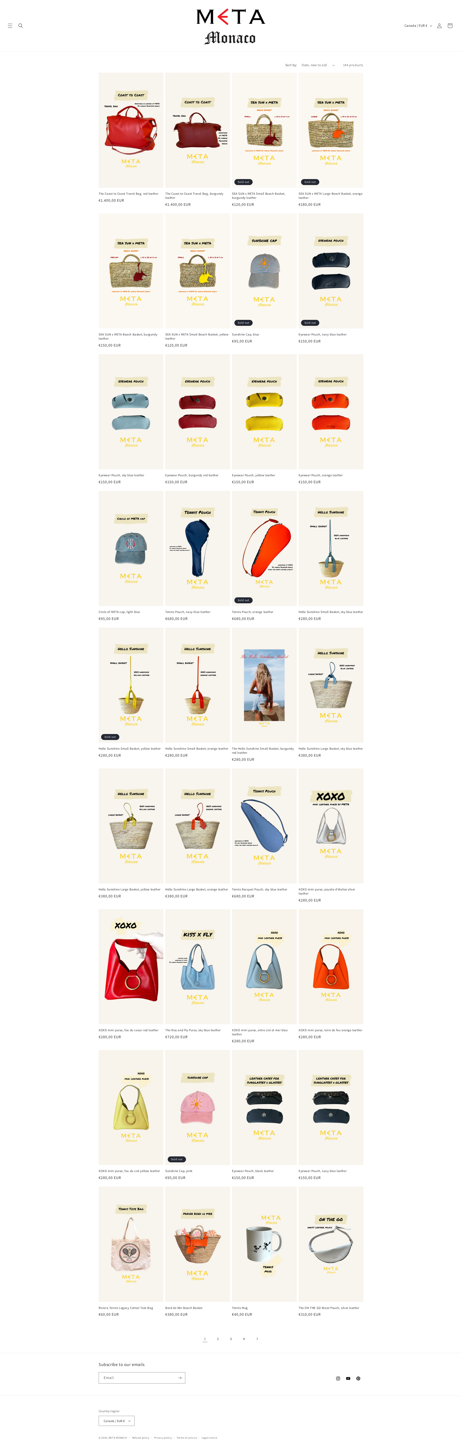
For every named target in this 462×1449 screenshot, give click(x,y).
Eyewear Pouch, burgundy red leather (191, 475)
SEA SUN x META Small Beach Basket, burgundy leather (258, 196)
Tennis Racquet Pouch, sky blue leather (259, 889)
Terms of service (187, 1437)
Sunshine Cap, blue (245, 334)
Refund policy (140, 1437)
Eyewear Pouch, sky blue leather (121, 475)
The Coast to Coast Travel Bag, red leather (128, 194)
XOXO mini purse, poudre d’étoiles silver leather (327, 891)
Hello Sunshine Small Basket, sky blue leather (331, 612)
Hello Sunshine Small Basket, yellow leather (130, 749)
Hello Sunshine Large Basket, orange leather (196, 889)
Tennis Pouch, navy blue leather (188, 612)
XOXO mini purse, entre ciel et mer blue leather (260, 1032)
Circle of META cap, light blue (119, 612)
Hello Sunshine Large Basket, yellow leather (129, 889)
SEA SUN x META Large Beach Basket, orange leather (331, 196)
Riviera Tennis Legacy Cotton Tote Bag (126, 1308)
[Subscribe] (179, 1378)
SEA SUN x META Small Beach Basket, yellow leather (197, 337)
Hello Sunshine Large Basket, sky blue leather (331, 749)
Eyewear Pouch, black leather (253, 1171)
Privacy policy (163, 1437)
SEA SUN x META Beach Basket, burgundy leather (128, 337)
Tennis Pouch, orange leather (252, 612)
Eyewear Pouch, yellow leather (253, 475)
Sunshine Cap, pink (178, 1171)
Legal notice (209, 1437)
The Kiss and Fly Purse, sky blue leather (193, 1030)
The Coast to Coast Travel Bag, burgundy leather (194, 196)
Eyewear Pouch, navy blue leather (322, 334)
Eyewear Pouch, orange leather (321, 475)
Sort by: (291, 65)
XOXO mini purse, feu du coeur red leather (129, 1030)
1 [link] (205, 1338)
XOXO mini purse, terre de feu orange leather (330, 1030)
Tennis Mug (240, 1308)
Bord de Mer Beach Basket (183, 1308)
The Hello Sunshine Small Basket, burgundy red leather (263, 751)
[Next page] (257, 1338)
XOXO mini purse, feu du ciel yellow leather (129, 1171)
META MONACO (118, 1437)
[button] (10, 25)
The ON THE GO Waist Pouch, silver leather (329, 1308)
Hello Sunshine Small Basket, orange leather (196, 749)
